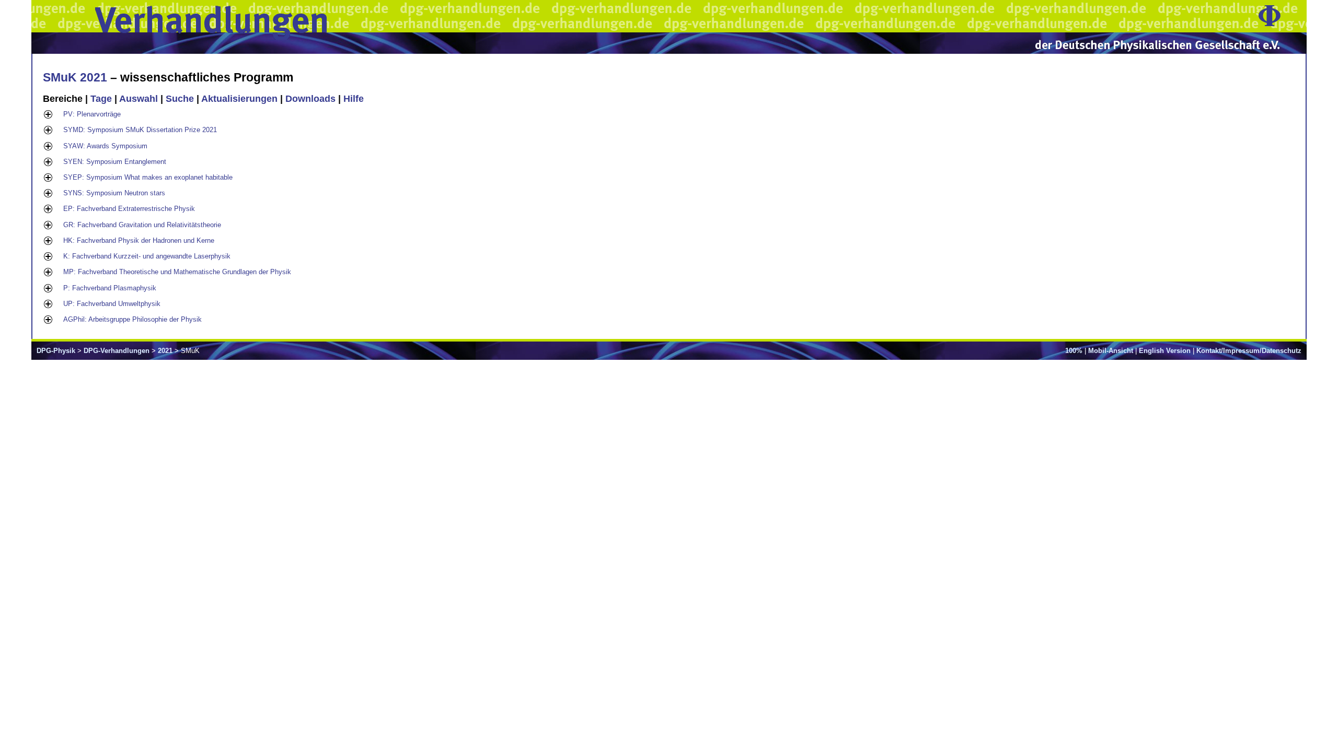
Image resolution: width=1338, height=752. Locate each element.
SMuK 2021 (75, 77)
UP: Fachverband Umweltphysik (111, 304)
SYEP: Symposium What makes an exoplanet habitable (148, 177)
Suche (180, 98)
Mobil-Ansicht (1110, 351)
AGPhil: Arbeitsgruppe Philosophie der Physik (132, 319)
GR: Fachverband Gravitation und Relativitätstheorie (142, 225)
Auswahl (138, 98)
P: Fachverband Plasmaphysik (109, 288)
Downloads (310, 98)
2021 (165, 351)
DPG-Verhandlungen (116, 351)
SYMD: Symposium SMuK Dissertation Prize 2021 (140, 130)
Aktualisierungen (239, 98)
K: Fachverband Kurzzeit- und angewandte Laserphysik (146, 256)
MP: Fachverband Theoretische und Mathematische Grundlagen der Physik (177, 272)
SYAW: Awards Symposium (105, 146)
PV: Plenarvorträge (92, 114)
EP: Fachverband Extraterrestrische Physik (129, 209)
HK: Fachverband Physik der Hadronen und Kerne (138, 240)
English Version (1165, 351)
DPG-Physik (56, 351)
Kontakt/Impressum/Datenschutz (1248, 351)
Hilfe (353, 98)
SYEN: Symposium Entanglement (114, 162)
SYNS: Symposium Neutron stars (114, 193)
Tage (101, 98)
